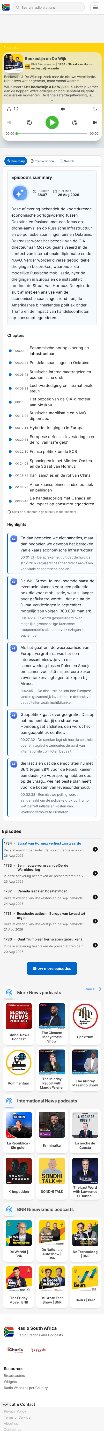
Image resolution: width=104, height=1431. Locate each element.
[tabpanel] (52, 494)
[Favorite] (16, 109)
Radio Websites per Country (26, 1388)
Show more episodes (52, 968)
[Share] (9, 109)
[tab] (15, 161)
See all (91, 989)
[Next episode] (94, 123)
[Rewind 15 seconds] (29, 123)
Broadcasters (14, 1375)
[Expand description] (52, 100)
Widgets (10, 1382)
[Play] (52, 122)
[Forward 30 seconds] (75, 123)
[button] (63, 109)
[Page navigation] (95, 7)
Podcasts (10, 47)
